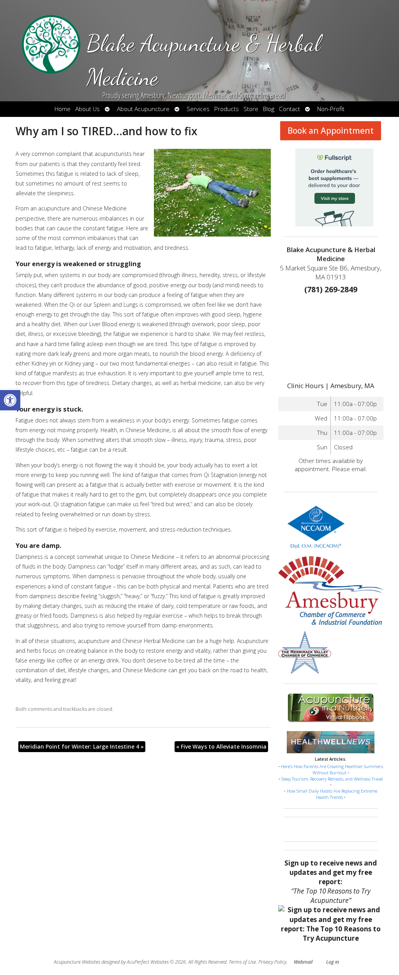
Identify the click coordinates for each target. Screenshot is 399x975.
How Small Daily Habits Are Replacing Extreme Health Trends (332, 794)
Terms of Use (242, 962)
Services (198, 109)
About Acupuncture (143, 109)
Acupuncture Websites (77, 962)
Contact (289, 109)
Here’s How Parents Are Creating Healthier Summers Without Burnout (332, 769)
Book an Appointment (331, 130)
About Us (87, 109)
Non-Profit (330, 109)
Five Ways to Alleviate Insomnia (221, 746)
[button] (10, 400)
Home (63, 109)
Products (226, 109)
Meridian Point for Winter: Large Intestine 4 (82, 746)
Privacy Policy (272, 962)
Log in (332, 962)
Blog (268, 109)
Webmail (303, 962)
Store (251, 109)
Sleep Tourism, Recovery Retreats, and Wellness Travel (332, 779)
